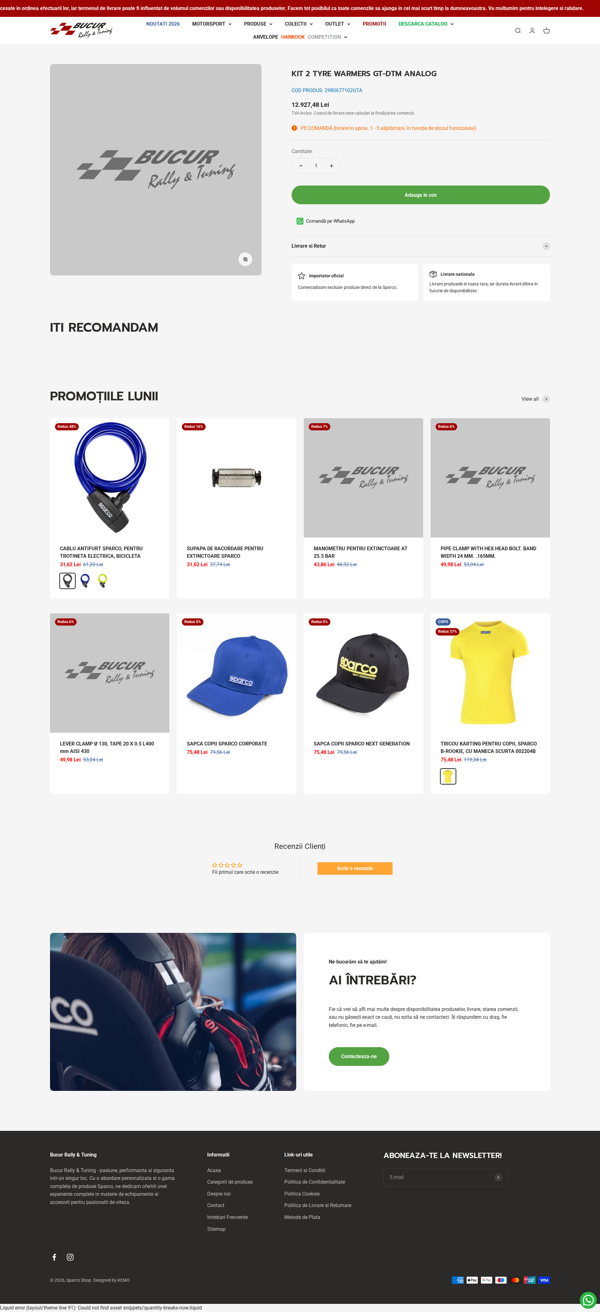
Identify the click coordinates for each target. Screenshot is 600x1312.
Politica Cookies (302, 1194)
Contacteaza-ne (359, 1056)
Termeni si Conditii (304, 1170)
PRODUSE (255, 24)
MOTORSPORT (208, 24)
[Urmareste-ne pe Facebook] (54, 1257)
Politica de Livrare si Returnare (317, 1205)
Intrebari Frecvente (227, 1217)
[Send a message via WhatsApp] (588, 1300)
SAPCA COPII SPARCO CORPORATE (227, 744)
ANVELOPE (297, 37)
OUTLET (334, 24)
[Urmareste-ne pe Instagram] (70, 1257)
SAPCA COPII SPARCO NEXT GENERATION (362, 744)
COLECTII (296, 24)
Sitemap (216, 1229)
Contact (215, 1205)
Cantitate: (302, 151)
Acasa (214, 1170)
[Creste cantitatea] (331, 165)
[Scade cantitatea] (301, 165)
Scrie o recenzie (355, 868)
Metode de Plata (302, 1217)
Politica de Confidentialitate (314, 1182)
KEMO (124, 1280)
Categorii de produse (229, 1182)
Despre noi (219, 1194)
